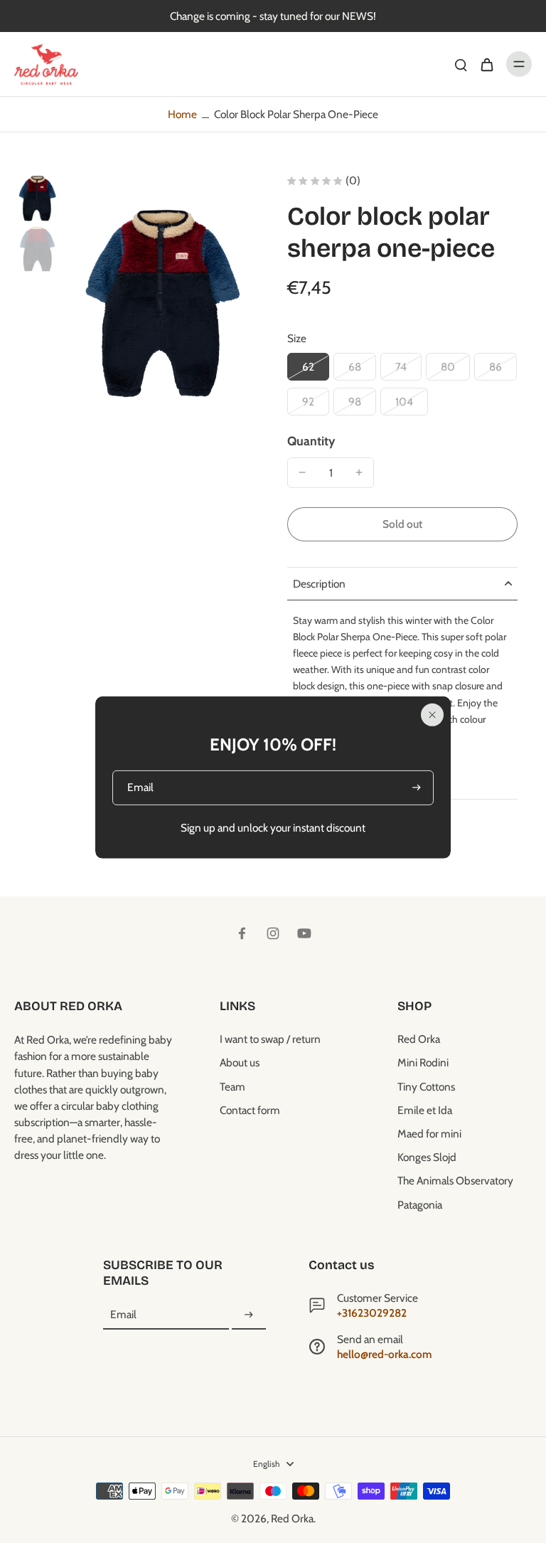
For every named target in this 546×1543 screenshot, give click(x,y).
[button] (402, 524)
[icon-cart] (486, 64)
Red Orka (418, 1039)
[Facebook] (241, 933)
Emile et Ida (424, 1110)
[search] (460, 64)
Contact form (250, 1110)
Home (182, 114)
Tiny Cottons (426, 1086)
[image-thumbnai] (37, 198)
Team (232, 1086)
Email (123, 1315)
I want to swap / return (270, 1039)
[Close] (432, 714)
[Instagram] (273, 933)
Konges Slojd (426, 1157)
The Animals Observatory (455, 1180)
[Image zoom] (162, 303)
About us (239, 1062)
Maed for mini (429, 1133)
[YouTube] (304, 933)
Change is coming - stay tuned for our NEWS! (273, 16)
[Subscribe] (249, 1315)
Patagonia (419, 1204)
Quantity (311, 440)
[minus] (302, 472)
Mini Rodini (423, 1062)
